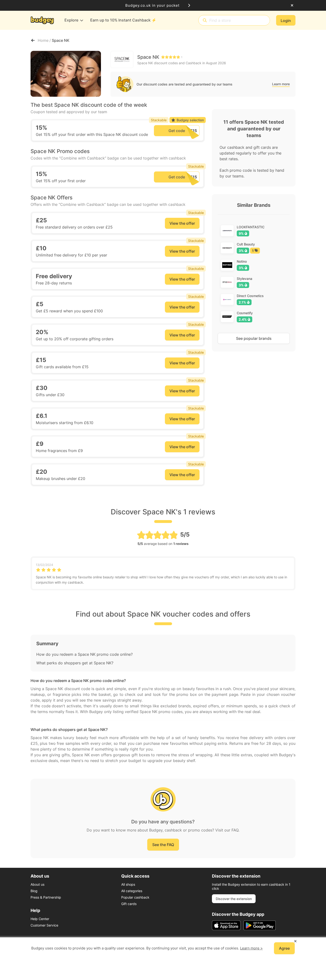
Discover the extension (234, 899)
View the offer (182, 223)
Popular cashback (135, 897)
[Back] (33, 40)
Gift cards (129, 904)
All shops (128, 884)
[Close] (292, 5)
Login (286, 20)
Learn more (281, 84)
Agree (284, 948)
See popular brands (254, 338)
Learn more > (251, 948)
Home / (45, 40)
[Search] (204, 20)
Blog (34, 891)
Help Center (40, 919)
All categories (131, 891)
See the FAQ (163, 844)
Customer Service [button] (44, 925)
